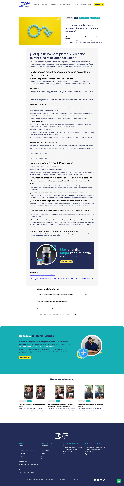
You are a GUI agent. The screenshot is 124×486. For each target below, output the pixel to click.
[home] (25, 4)
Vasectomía (53, 4)
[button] (36, 4)
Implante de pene (23, 461)
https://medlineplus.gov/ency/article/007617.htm (42, 275)
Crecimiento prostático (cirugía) (26, 467)
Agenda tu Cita (44, 445)
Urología (76, 4)
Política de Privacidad (68, 479)
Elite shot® (21, 445)
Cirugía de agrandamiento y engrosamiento (28, 464)
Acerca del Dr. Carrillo (46, 448)
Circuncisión (45, 4)
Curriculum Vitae (45, 450)
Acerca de (36, 4)
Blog (42, 458)
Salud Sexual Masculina (65, 4)
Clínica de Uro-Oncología (24, 469)
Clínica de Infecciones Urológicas (26, 472)
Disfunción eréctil (23, 458)
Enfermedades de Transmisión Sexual (27, 450)
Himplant (83, 4)
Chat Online (43, 456)
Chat (89, 4)
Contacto (43, 453)
